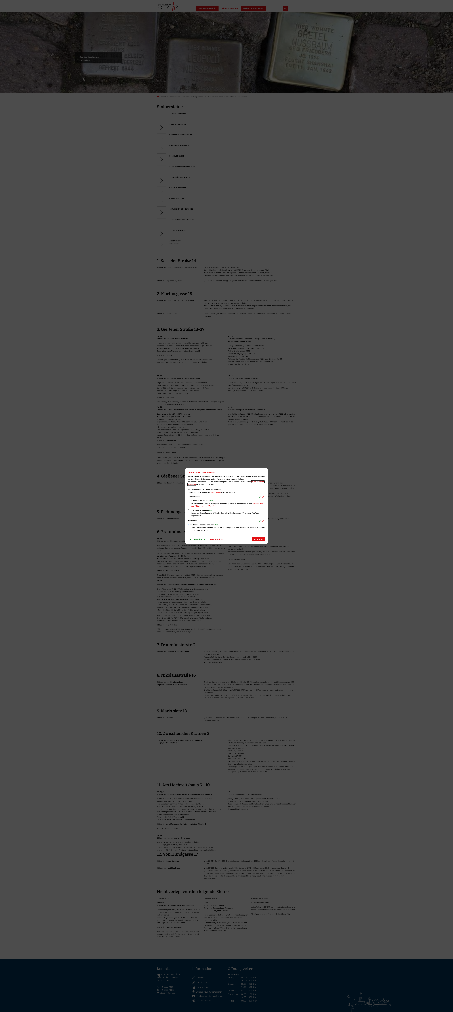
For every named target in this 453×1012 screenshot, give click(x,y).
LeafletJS (213, 506)
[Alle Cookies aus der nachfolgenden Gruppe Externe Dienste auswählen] (260, 496)
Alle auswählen (197, 539)
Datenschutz (216, 492)
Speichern (258, 539)
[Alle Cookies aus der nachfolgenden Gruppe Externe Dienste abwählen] (263, 496)
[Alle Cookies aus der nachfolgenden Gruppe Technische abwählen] (263, 520)
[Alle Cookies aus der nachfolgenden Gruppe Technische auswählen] (260, 520)
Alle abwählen (217, 539)
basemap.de (202, 506)
